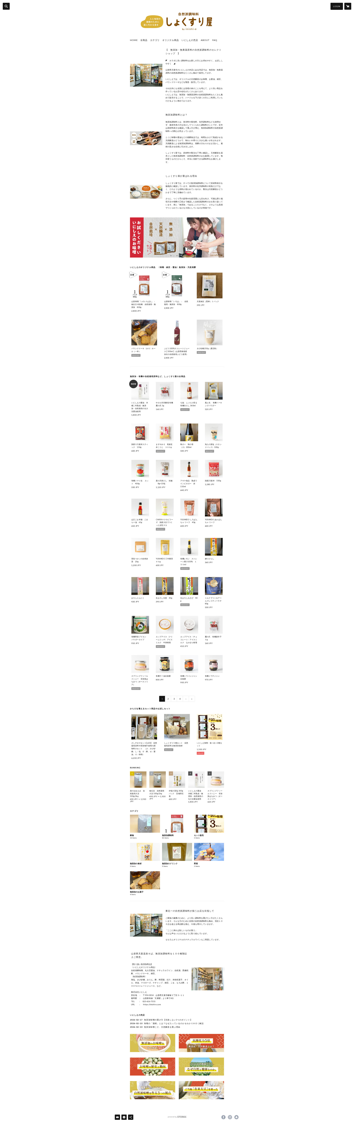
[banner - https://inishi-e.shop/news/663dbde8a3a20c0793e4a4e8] (201, 1067)
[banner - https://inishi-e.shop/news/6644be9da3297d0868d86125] (152, 1090)
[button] (336, 6)
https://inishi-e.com (236, 1117)
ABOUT (205, 40)
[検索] (6, 6)
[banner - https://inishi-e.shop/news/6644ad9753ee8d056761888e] (152, 1043)
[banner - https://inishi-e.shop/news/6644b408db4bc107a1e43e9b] (201, 1043)
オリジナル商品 (170, 40)
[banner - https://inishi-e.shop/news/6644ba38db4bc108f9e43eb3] (152, 1067)
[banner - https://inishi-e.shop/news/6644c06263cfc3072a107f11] (201, 1090)
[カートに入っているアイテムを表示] (347, 6)
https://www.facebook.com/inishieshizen (223, 1117)
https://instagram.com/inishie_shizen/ (230, 1117)
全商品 (143, 40)
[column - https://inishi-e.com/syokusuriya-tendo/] (146, 75)
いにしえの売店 (190, 40)
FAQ (214, 40)
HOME (134, 40)
